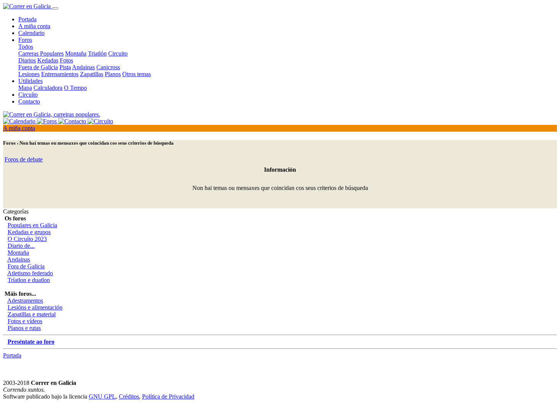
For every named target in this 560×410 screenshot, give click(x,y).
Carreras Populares (41, 53)
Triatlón (97, 53)
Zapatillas (91, 74)
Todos (25, 46)
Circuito (118, 53)
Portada (27, 19)
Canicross (108, 67)
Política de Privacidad (168, 396)
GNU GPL (102, 396)
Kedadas (47, 60)
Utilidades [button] (30, 81)
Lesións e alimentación (35, 307)
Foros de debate (24, 159)
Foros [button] (25, 40)
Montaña (75, 53)
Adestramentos (25, 300)
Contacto (29, 101)
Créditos (129, 396)
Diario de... (21, 245)
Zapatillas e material (32, 314)
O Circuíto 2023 (27, 239)
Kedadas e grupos (29, 232)
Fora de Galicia (26, 266)
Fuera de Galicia (38, 67)
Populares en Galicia (32, 225)
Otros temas (136, 74)
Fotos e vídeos (25, 321)
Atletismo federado (30, 273)
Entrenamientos (59, 74)
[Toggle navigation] (55, 8)
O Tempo (75, 88)
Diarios (27, 60)
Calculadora (48, 88)
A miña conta (34, 26)
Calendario (31, 33)
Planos (113, 74)
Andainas (83, 67)
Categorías (16, 211)
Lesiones (29, 74)
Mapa (25, 88)
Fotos (66, 60)
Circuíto (28, 94)
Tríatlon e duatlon (29, 280)
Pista (65, 67)
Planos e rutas (24, 328)
